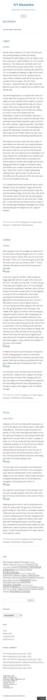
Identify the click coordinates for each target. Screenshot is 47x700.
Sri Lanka (32, 586)
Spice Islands (23, 587)
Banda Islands (21, 564)
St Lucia (40, 587)
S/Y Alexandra (23, 5)
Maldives (24, 575)
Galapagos (9, 569)
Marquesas (34, 575)
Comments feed (9, 636)
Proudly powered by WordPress (14, 696)
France (14, 567)
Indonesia (11, 572)
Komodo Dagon (31, 573)
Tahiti (14, 589)
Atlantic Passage (21, 562)
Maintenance (8, 575)
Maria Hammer (27, 225)
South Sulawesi (11, 586)
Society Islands (12, 584)
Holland (29, 570)
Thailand (20, 589)
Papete (34, 580)
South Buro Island (27, 585)
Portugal (6, 225)
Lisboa (6, 239)
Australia (32, 562)
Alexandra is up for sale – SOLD (19, 653)
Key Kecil (22, 573)
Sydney (9, 589)
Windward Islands (20, 591)
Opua (5, 580)
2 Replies (6, 47)
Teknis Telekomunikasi (11, 662)
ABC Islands (8, 562)
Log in (5, 630)
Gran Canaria (20, 570)
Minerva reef (17, 577)
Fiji (36, 564)
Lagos (6, 41)
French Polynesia (30, 567)
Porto (6, 412)
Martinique (7, 577)
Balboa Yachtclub (9, 564)
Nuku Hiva (40, 577)
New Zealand (28, 577)
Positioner (25, 222)
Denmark (30, 564)
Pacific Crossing (14, 580)
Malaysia (16, 575)
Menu (23, 16)
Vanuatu (6, 591)
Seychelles (25, 582)
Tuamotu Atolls (37, 589)
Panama (25, 580)
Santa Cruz (15, 582)
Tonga (26, 589)
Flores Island (7, 567)
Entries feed (7, 633)
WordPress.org (8, 639)
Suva (5, 589)
